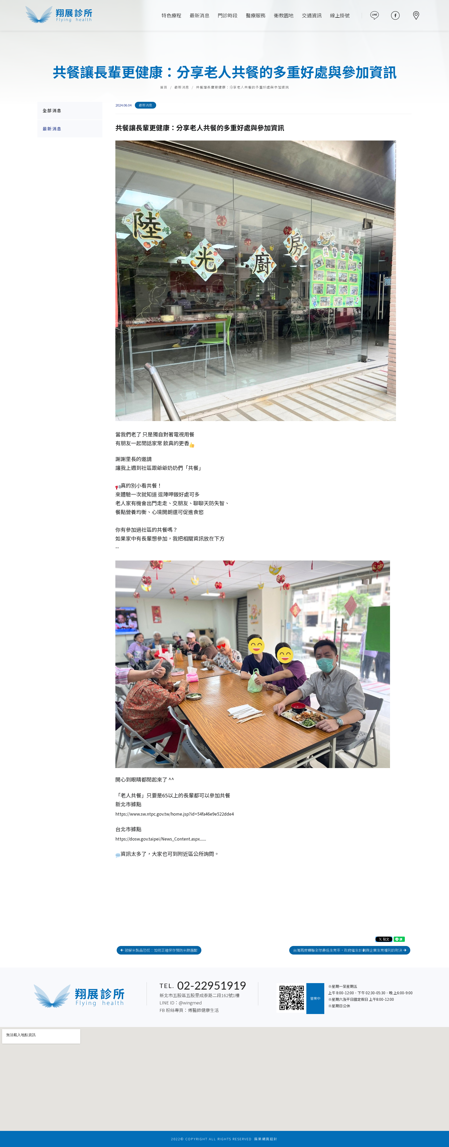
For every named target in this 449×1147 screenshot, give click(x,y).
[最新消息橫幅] (224, 52)
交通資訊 (312, 15)
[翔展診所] (58, 15)
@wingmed (190, 1002)
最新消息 (199, 15)
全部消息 (52, 110)
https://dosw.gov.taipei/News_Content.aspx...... (160, 838)
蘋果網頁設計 (266, 1138)
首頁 (164, 87)
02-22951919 (211, 986)
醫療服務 (256, 15)
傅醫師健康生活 (203, 1010)
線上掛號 (340, 15)
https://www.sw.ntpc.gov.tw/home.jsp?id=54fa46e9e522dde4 (174, 814)
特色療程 (171, 15)
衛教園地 (284, 15)
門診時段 (227, 15)
